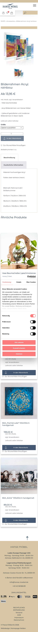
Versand (19, 613)
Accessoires (11, 21)
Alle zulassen (19, 342)
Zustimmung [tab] (6, 282)
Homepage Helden (18, 628)
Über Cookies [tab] (31, 282)
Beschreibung (9, 158)
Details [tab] (18, 282)
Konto (3, 13)
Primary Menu (35, 5)
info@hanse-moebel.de (19, 582)
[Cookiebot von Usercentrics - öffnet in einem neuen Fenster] (27, 277)
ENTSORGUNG (19, 610)
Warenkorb (11, 13)
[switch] (33, 321)
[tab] (9, 157)
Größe (3, 125)
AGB (19, 615)
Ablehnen (19, 354)
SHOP (3, 21)
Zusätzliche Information (13, 165)
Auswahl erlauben (19, 348)
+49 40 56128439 (19, 586)
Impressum (19, 617)
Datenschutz (19, 620)
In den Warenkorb (14, 138)
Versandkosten (17, 99)
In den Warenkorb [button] (20, 372)
